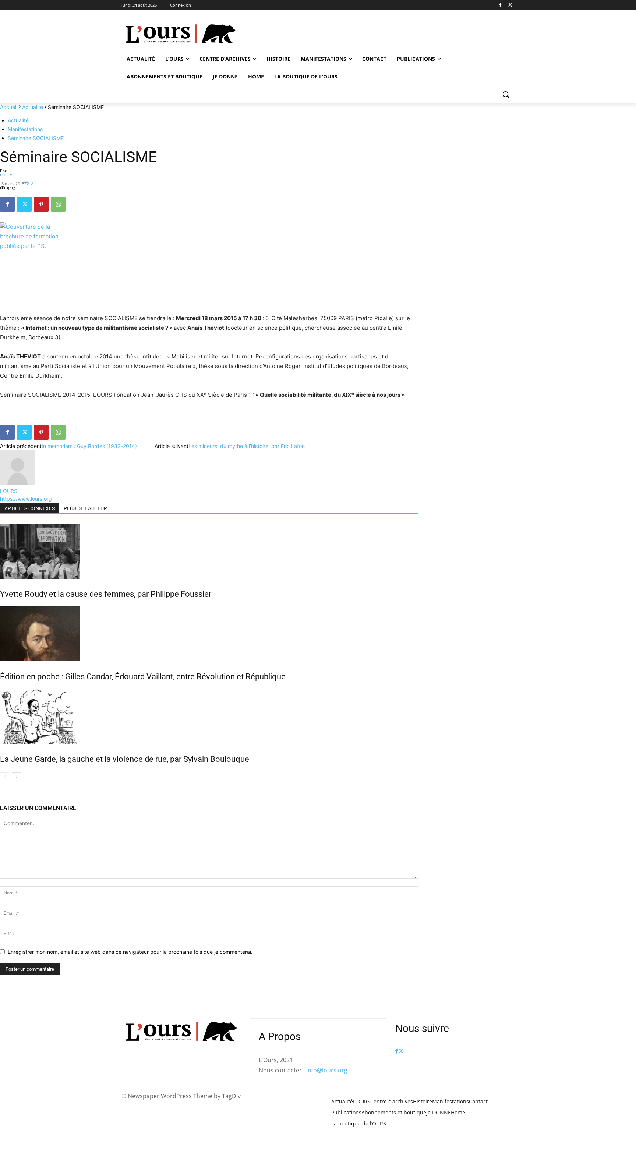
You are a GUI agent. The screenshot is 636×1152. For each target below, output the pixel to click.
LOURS (6, 175)
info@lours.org (326, 1070)
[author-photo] (17, 483)
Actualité (32, 107)
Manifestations (25, 129)
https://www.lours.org (26, 499)
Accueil (8, 107)
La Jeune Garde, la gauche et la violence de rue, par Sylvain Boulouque (124, 759)
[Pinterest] (41, 204)
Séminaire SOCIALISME (36, 138)
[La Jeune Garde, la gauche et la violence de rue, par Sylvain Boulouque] (209, 716)
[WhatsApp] (58, 204)
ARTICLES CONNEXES (29, 508)
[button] (506, 94)
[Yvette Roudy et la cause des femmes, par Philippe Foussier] (209, 551)
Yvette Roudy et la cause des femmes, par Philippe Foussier (105, 594)
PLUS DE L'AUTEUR (85, 508)
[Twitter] (510, 5)
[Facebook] (500, 5)
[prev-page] (4, 776)
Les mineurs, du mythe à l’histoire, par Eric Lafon (246, 446)
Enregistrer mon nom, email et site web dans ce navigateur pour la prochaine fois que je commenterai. (130, 952)
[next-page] (16, 776)
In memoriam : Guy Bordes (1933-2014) (89, 446)
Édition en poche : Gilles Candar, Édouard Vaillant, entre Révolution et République (143, 676)
